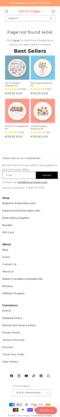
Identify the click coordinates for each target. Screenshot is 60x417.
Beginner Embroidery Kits (19, 203)
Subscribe (47, 175)
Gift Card (8, 232)
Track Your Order (13, 354)
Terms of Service (13, 339)
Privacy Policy (11, 332)
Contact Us (9, 264)
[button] (6, 11)
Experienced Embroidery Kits (21, 210)
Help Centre (10, 361)
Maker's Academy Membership (22, 278)
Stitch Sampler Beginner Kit (13, 84)
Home (6, 257)
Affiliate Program (13, 293)
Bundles (7, 225)
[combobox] (30, 18)
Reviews (7, 286)
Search (6, 310)
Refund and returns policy (19, 325)
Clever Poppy (23, 415)
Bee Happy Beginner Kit (42, 84)
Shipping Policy (12, 318)
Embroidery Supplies (15, 217)
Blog (5, 249)
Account (7, 347)
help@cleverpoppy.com (32, 182)
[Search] (51, 18)
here (16, 40)
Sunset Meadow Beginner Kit (39, 127)
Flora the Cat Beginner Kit (17, 127)
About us (8, 271)
